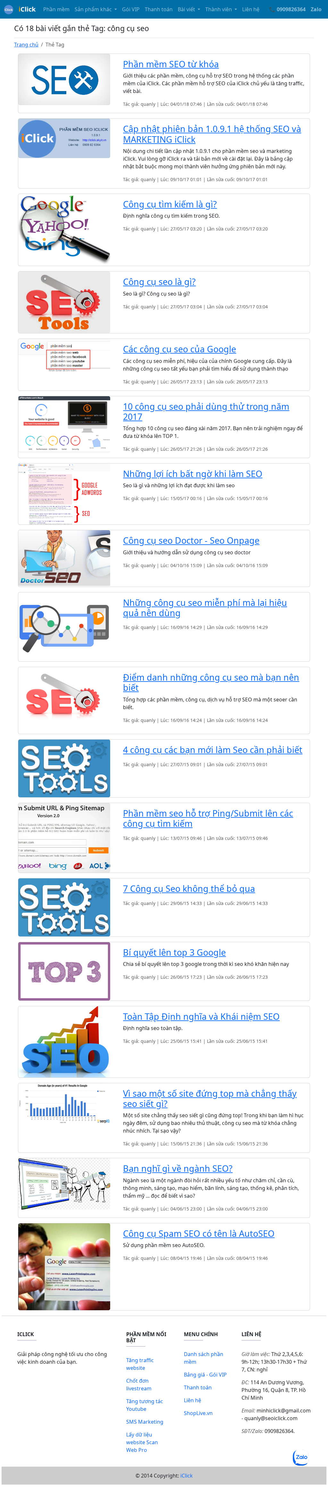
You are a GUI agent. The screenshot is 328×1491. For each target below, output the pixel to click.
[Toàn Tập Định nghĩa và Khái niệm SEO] (64, 1041)
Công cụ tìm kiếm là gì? (170, 204)
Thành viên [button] (219, 9)
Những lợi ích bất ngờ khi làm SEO (192, 474)
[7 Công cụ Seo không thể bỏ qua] (64, 906)
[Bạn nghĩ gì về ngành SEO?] (64, 1183)
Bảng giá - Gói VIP (205, 1374)
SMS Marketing (144, 1421)
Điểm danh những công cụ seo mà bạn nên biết (211, 682)
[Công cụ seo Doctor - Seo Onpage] (64, 557)
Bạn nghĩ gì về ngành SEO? (178, 1168)
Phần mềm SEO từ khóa (171, 64)
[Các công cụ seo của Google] (64, 355)
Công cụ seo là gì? (159, 282)
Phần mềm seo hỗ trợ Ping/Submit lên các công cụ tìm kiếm (208, 818)
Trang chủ (26, 44)
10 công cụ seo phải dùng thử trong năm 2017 (206, 411)
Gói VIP (131, 9)
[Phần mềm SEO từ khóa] (64, 78)
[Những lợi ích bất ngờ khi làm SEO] (64, 493)
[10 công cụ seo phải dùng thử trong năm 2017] (64, 424)
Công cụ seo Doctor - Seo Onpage (191, 540)
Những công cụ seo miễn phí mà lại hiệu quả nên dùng (205, 608)
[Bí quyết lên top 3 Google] (64, 970)
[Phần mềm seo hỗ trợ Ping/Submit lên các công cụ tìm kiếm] (64, 837)
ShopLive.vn (198, 1413)
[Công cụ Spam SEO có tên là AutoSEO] (64, 1266)
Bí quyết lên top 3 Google (174, 952)
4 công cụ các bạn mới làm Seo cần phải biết (212, 750)
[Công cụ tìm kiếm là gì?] (64, 229)
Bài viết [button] (187, 9)
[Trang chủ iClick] (8, 9)
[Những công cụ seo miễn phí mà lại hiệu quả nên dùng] (64, 626)
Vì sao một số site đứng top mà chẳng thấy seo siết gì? (210, 1098)
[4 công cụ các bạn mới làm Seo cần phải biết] (64, 767)
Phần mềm (56, 9)
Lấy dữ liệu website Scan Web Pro (142, 1442)
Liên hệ (250, 9)
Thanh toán (159, 9)
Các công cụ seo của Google (179, 349)
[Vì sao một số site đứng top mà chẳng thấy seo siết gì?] (64, 1102)
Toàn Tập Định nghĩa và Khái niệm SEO (201, 1016)
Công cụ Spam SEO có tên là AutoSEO (199, 1233)
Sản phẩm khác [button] (94, 9)
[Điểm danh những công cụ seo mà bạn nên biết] (64, 699)
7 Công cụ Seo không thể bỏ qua (189, 888)
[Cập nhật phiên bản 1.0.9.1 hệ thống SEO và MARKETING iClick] (64, 137)
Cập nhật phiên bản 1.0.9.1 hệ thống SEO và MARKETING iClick (212, 134)
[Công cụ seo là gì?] (64, 302)
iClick (186, 1475)
